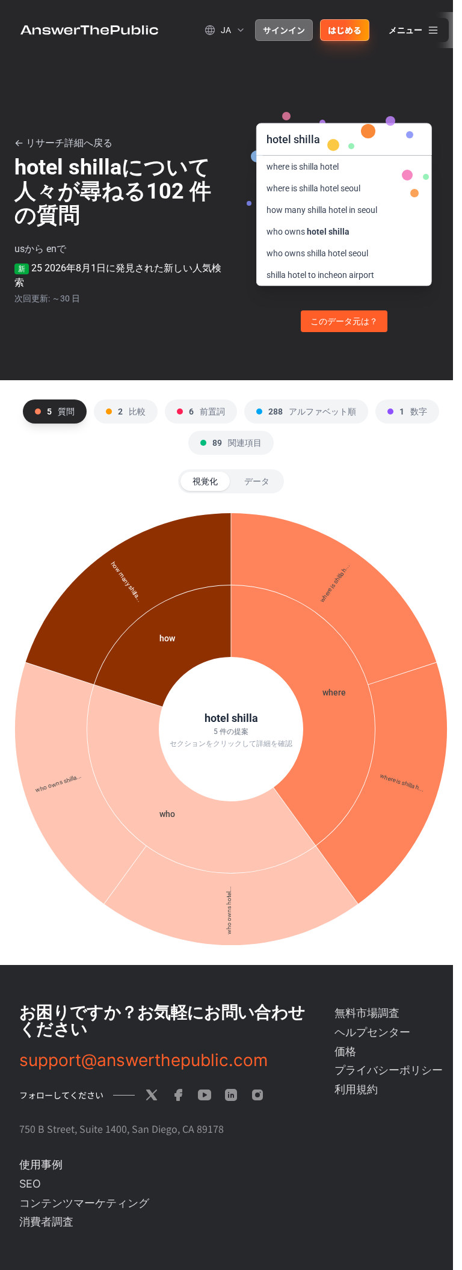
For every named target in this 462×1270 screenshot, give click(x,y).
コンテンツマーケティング (84, 1203)
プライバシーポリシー (388, 1070)
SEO (30, 1183)
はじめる (345, 30)
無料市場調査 (366, 1012)
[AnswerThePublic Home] (89, 30)
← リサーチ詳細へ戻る (63, 143)
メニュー (405, 30)
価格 (345, 1051)
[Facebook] (178, 1095)
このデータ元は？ (344, 321)
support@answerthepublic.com (143, 1060)
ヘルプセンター (372, 1032)
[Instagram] (257, 1095)
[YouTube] (204, 1095)
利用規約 (356, 1089)
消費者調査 (46, 1221)
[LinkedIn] (231, 1095)
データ (257, 481)
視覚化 (205, 481)
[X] (151, 1095)
